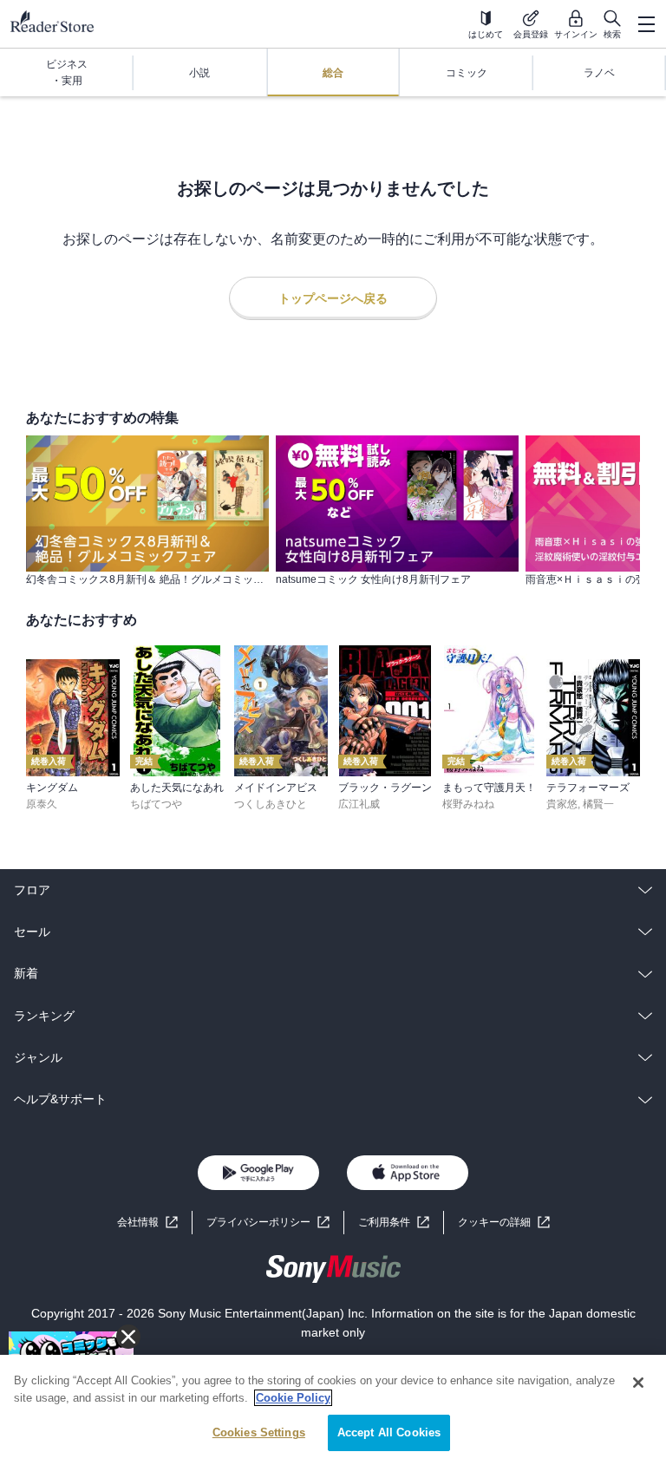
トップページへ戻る (333, 298)
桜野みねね (468, 804)
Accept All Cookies (389, 1432)
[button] (504, 1222)
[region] (333, 1410)
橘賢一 (598, 804)
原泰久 (41, 804)
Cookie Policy (293, 1397)
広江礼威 (359, 804)
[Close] (638, 1383)
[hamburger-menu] (646, 24)
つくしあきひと (270, 804)
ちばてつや (156, 804)
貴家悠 (562, 804)
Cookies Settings (258, 1432)
